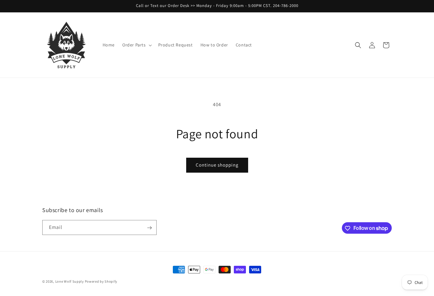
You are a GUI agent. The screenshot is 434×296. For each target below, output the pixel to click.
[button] (136, 45)
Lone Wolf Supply (69, 281)
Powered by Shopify (101, 281)
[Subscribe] (149, 227)
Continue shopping (217, 165)
